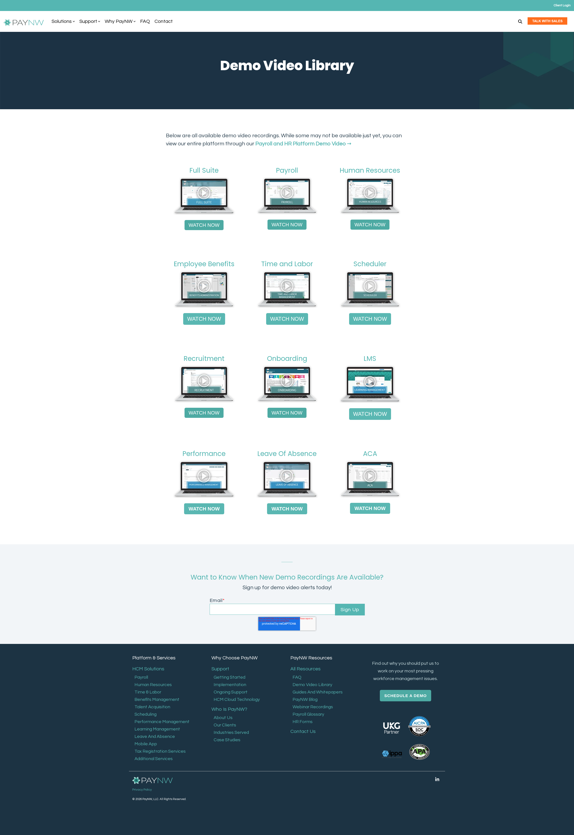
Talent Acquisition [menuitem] (152, 707)
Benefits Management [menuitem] (157, 699)
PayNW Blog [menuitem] (305, 699)
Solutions (62, 21)
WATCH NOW (204, 225)
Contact (163, 21)
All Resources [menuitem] (305, 668)
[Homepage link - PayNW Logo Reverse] (152, 780)
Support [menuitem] (220, 668)
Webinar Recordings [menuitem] (313, 707)
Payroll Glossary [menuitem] (308, 714)
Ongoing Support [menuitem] (231, 692)
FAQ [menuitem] (297, 677)
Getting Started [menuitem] (229, 677)
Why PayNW (119, 21)
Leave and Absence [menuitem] (155, 736)
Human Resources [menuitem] (153, 684)
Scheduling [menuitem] (146, 714)
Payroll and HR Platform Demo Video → (303, 143)
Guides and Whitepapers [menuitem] (318, 692)
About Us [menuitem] (223, 717)
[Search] (520, 21)
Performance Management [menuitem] (162, 721)
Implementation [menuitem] (230, 684)
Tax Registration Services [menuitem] (160, 751)
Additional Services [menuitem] (154, 759)
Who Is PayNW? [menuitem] (229, 709)
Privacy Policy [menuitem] (142, 789)
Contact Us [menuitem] (303, 731)
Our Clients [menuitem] (225, 725)
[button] (437, 779)
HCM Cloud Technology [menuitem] (237, 699)
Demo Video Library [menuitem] (312, 684)
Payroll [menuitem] (141, 677)
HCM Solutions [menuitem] (148, 668)
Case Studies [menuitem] (227, 740)
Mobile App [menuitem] (146, 744)
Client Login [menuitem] (562, 5)
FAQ (145, 21)
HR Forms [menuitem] (303, 721)
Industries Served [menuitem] (231, 732)
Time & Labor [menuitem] (148, 692)
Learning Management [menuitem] (157, 729)
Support (88, 21)
